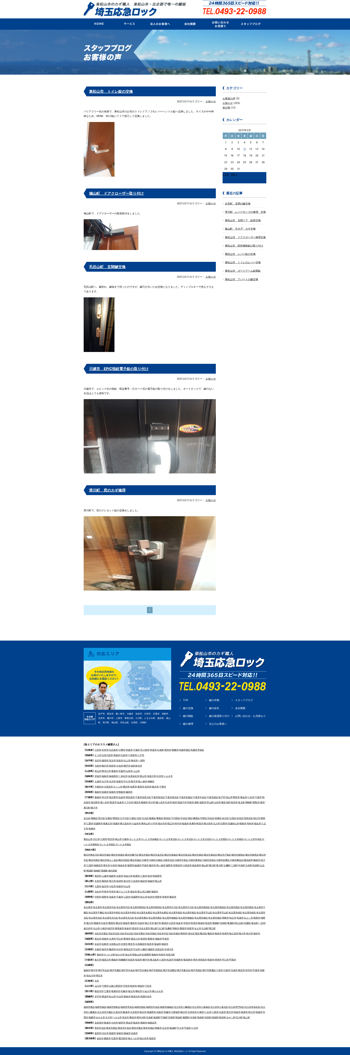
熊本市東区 (137, 1028)
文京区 (145, 818)
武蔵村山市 (233, 823)
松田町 (256, 865)
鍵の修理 (188, 723)
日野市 (224, 823)
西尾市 (257, 917)
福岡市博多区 (113, 1007)
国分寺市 (162, 823)
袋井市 (257, 933)
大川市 (109, 1017)
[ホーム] (99, 23)
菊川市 (242, 933)
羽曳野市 (178, 959)
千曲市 (119, 896)
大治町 (205, 928)
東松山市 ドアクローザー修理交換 (245, 237)
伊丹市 (249, 970)
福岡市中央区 (153, 1007)
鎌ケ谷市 (160, 802)
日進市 (141, 923)
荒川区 (101, 818)
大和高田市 (140, 944)
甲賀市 (165, 938)
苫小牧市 (145, 750)
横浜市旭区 (105, 854)
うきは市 (117, 1017)
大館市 (98, 765)
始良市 (100, 1038)
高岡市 (105, 881)
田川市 (251, 1012)
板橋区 (152, 818)
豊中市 (146, 959)
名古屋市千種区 (96, 912)
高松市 (138, 991)
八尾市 (163, 959)
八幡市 (144, 949)
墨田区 (116, 818)
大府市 (172, 923)
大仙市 (119, 765)
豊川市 (90, 923)
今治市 (119, 996)
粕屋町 (157, 1017)
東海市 (165, 923)
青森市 (117, 755)
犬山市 (96, 928)
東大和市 (208, 823)
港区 (190, 818)
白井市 (168, 802)
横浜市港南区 (171, 854)
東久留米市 (125, 823)
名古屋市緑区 (235, 912)
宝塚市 (234, 970)
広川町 (239, 1017)
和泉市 (211, 959)
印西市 (190, 802)
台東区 (109, 818)
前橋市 (105, 792)
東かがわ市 (157, 991)
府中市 (178, 823)
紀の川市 (120, 954)
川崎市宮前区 (209, 860)
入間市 (103, 839)
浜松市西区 (151, 933)
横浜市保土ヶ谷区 (109, 860)
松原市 (170, 959)
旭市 (262, 802)
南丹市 (105, 949)
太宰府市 (192, 1012)
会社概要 (240, 708)
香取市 (256, 802)
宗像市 (167, 1012)
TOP (185, 700)
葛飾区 (94, 818)
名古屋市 (88, 907)
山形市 (129, 771)
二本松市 (123, 776)
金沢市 (105, 886)
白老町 (160, 750)
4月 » (234, 174)
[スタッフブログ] (251, 23)
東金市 (243, 797)
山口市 (98, 986)
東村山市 (145, 823)
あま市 (198, 928)
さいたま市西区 (219, 839)
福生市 (257, 823)
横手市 (127, 765)
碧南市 (126, 923)
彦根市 (105, 938)
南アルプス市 (123, 891)
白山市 (127, 886)
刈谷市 (104, 923)
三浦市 (90, 865)
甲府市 (112, 891)
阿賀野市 (157, 876)
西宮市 (241, 970)
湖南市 (158, 938)
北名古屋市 (144, 928)
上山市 (136, 771)
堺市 (195, 959)
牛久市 (127, 781)
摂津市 (218, 959)
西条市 (127, 996)
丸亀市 (124, 991)
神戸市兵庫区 (142, 970)
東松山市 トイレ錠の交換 (111, 91)
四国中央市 (146, 996)
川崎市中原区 (181, 860)
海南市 (154, 954)
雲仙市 (129, 1022)
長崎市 (144, 1022)
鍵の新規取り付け (219, 715)
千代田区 (175, 818)
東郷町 (216, 923)
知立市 (233, 917)
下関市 (105, 986)
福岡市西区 (140, 1007)
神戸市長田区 (155, 970)
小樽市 (122, 750)
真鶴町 (104, 870)
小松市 (112, 886)
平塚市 (145, 865)
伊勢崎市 (120, 792)
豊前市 (133, 1017)
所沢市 (111, 839)
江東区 (133, 818)
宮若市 (125, 1017)
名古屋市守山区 (204, 912)
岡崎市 (225, 917)
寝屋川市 (106, 959)
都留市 (154, 891)
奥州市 (134, 760)
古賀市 (222, 1012)
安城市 (240, 917)
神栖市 (151, 781)
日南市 (134, 1033)
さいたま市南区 (123, 844)
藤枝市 (211, 933)
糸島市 (160, 1012)
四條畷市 (123, 959)
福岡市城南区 (166, 1007)
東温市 (105, 996)
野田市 (236, 797)
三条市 (144, 876)
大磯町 (227, 865)
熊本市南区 (148, 1028)
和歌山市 (137, 954)
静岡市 (184, 933)
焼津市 (225, 933)
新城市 (201, 923)
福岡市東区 (89, 1007)
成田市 (203, 802)
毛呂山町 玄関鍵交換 (107, 267)
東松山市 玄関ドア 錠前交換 (243, 220)
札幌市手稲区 (197, 750)
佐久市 (144, 896)
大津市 (112, 938)
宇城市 (187, 1028)
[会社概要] (190, 23)
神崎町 (249, 802)
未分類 (226, 107)
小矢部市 (135, 881)
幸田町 (223, 923)
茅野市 (158, 896)
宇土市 (180, 1028)
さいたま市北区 (185, 839)
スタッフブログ (244, 700)
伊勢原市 (177, 865)
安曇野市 (135, 896)
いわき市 (168, 776)
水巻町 (193, 1017)
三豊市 (107, 991)
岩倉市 (128, 928)
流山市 (229, 797)
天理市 (124, 944)
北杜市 (98, 891)
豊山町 (154, 928)
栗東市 (151, 938)
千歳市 (136, 750)
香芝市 (131, 944)
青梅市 (92, 828)
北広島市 (113, 750)
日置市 (114, 1038)
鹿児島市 (123, 1038)
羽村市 (250, 823)
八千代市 (129, 802)
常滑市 (194, 923)
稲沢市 (111, 928)
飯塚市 (126, 1012)
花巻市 (119, 760)
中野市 (98, 896)
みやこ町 (231, 1017)
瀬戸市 (157, 923)
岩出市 (128, 954)
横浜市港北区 (185, 854)
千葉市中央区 (199, 797)
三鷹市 (90, 823)
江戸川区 (124, 818)
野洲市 (127, 938)
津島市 (176, 928)
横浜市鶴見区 (252, 854)
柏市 (175, 802)
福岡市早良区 (127, 1007)
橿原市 (165, 944)
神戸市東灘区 (209, 970)
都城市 (127, 1033)
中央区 (184, 818)
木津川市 (169, 949)
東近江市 (135, 938)
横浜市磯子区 (131, 854)
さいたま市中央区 (253, 839)
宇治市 (136, 949)
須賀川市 (151, 776)
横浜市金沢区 (157, 854)
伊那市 (165, 896)
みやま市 (100, 1017)
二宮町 (234, 865)
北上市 (127, 760)
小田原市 (187, 865)
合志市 (165, 1028)
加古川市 (91, 975)
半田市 (187, 923)
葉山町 (205, 865)
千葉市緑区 (212, 797)
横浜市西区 (94, 860)
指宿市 (152, 1038)
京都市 (98, 949)
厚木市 (106, 865)
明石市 (99, 975)
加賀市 (119, 886)
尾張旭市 (119, 928)
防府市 (133, 986)
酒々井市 (104, 802)
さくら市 (118, 786)
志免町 (149, 1017)
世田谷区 (248, 818)
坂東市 (119, 781)
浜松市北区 (113, 933)
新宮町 (222, 1017)
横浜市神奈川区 (91, 854)
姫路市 (87, 970)
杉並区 (240, 818)
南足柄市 (196, 865)
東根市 (114, 771)
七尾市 (98, 886)
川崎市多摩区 (223, 860)
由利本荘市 (136, 765)
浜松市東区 (139, 933)
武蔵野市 (98, 823)
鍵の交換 (188, 708)
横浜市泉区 (144, 854)
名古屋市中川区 (170, 907)
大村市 (114, 1022)
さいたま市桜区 (107, 844)
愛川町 (212, 865)
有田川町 (170, 954)
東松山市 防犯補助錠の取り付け (244, 245)
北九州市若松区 (252, 1007)
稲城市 (185, 823)
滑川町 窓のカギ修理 (107, 490)
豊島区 (160, 818)
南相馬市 (113, 776)
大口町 (161, 928)
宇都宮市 (99, 786)
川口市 (96, 839)
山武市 (217, 802)
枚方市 (98, 959)
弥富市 (190, 928)
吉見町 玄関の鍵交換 (237, 203)
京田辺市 (159, 949)
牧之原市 (234, 933)
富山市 (158, 881)
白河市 (160, 776)
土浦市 (98, 781)
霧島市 (107, 1038)
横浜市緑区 (124, 860)
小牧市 (103, 928)
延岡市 (98, 1033)
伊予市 (98, 996)
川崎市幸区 (168, 860)
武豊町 (247, 923)
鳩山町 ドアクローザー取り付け (116, 193)
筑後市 (259, 1012)
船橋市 (98, 797)
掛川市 (249, 933)
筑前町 (200, 1017)
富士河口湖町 (144, 891)
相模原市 (98, 865)
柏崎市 (112, 876)
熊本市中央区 (124, 1028)
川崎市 (145, 860)
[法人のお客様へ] (160, 23)
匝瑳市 (234, 802)
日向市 (105, 1033)
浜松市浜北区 (126, 933)
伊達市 (153, 750)
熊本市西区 (111, 1028)
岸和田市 (202, 959)
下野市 (163, 786)
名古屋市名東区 (144, 912)
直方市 (230, 1012)
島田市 (218, 933)
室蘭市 (175, 750)
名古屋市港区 (175, 912)
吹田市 (131, 959)
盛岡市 (105, 760)
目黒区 (218, 818)
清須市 (135, 928)
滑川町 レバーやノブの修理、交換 (245, 211)
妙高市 (136, 876)
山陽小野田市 (115, 986)
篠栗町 (186, 1017)
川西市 (227, 970)
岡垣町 (179, 1017)
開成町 (90, 870)
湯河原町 (112, 870)
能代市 (105, 765)
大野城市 (175, 1012)
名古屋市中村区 (112, 912)
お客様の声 (229, 98)
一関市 (141, 760)
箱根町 (97, 870)
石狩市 (105, 750)
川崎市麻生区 (236, 860)
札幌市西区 (184, 750)
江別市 (98, 750)
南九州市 (144, 1038)
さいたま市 (135, 839)
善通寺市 (115, 991)
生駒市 (105, 944)
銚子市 (94, 807)
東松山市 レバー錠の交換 (240, 253)
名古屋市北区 (95, 917)
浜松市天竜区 (101, 933)
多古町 (241, 802)
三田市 (219, 970)
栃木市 (155, 786)
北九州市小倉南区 (201, 1007)
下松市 (148, 986)
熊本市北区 (100, 1028)
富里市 (113, 802)
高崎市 (98, 792)
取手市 (134, 781)
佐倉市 (122, 797)
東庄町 (87, 807)
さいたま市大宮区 (202, 839)
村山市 (98, 771)
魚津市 (119, 881)
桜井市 (150, 944)
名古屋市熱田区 (202, 907)
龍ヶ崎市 (142, 781)
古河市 (112, 781)
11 (244, 148)
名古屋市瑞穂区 (170, 917)
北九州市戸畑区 (105, 1012)
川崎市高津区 (195, 860)
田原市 (208, 923)
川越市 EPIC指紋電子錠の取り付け (119, 369)
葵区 (197, 933)
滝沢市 (98, 760)
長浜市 (98, 938)
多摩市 (192, 823)
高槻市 (114, 959)
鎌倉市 (257, 860)
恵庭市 (129, 750)
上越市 (105, 876)
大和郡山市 (114, 944)
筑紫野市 (151, 1012)
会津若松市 (133, 776)
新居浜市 (135, 996)
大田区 (233, 818)
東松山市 (88, 839)
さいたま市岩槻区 (150, 839)
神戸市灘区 (115, 970)
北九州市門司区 (236, 1007)
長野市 (105, 896)
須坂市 (112, 896)
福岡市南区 (100, 1007)
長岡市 (98, 876)
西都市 (112, 1033)
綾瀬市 (138, 865)
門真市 (233, 959)
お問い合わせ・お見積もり (250, 715)
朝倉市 (237, 1012)
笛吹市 (133, 891)
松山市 (112, 996)
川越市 (125, 839)
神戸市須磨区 (169, 970)
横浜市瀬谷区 (210, 854)
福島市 (105, 776)
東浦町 (230, 923)
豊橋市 (97, 923)
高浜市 (119, 923)
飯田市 (173, 896)
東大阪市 (154, 959)
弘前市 (124, 755)
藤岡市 (129, 792)
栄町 (197, 802)
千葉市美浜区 (171, 797)
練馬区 (196, 818)
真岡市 (141, 786)
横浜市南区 (135, 860)
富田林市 (188, 959)
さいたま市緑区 (235, 839)
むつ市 (98, 755)
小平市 (154, 823)
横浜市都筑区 (238, 854)
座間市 (130, 865)
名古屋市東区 (141, 917)
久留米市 (118, 1012)
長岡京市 (128, 949)
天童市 (122, 771)
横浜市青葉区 (118, 854)
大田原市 (108, 786)
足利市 (148, 786)
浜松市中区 (162, 933)
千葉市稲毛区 (158, 797)
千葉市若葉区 (185, 797)
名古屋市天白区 (110, 917)
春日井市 (88, 928)
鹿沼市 (126, 786)
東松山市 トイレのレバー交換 (243, 262)
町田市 (200, 823)
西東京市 (107, 823)
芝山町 (210, 802)
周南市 (141, 986)
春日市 (143, 1012)
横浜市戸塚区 (224, 854)
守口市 (225, 959)
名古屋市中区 (109, 907)
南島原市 (152, 1022)
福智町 (215, 1017)
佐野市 (133, 786)
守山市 (119, 938)
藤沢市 (152, 865)
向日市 (119, 949)
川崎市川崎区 (155, 860)
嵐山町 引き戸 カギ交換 (240, 228)
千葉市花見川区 (143, 797)
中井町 (241, 865)
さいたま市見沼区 (168, 839)
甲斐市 (105, 891)
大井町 (249, 865)
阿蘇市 (158, 1028)
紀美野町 (146, 954)
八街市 (251, 797)
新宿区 (167, 818)
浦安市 (137, 802)
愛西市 (183, 928)
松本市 (151, 896)
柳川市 (184, 1012)
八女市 (208, 1012)
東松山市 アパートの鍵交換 (241, 279)
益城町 (173, 1028)
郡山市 (143, 776)
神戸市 (94, 970)
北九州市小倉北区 (219, 1007)
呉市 (97, 980)
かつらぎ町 (109, 954)
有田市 (162, 954)
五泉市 (119, 876)
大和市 (114, 865)
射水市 (127, 881)
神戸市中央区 (128, 970)
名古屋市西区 (233, 907)
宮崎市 (119, 1033)
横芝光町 (225, 802)
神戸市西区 (196, 970)
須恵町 (208, 1017)
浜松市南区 (174, 933)
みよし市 (248, 917)
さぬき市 (147, 991)
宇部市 (126, 986)
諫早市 (122, 1022)
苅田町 (171, 1017)
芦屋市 (256, 970)
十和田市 (132, 755)
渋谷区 (211, 818)
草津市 (144, 938)
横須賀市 (248, 860)
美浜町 (254, 923)
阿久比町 (239, 923)
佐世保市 (99, 1022)
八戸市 (141, 755)
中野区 (203, 818)
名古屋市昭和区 (138, 907)
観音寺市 (99, 991)
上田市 (127, 896)
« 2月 (226, 174)
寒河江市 (106, 771)
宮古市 (112, 760)
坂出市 (131, 991)
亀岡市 (112, 949)
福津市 (244, 1012)
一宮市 (262, 923)
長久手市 (149, 923)
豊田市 (133, 923)
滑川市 (112, 881)
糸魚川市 (128, 876)
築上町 (246, 1017)
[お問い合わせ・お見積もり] (220, 23)
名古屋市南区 (201, 917)
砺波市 (144, 881)
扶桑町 (168, 928)
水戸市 (105, 781)
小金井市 (136, 823)
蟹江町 (212, 928)
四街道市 (130, 797)
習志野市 (113, 797)
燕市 (150, 876)
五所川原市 (107, 755)
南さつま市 (133, 1038)
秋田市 (112, 765)
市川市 (105, 797)
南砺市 (151, 881)
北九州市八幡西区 (183, 1007)
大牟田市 (134, 1012)
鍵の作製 (214, 700)
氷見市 (98, 881)
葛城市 (157, 944)
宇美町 (164, 1017)
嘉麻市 (92, 1017)
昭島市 (243, 823)
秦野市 (169, 865)
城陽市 (151, 949)
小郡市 (215, 1012)
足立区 (87, 818)
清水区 (191, 933)
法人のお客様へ (218, 723)
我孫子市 (182, 802)
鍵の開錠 (188, 715)
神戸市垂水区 (183, 970)
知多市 (179, 923)
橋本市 (100, 954)
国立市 (171, 823)
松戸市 (222, 797)
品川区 (225, 818)
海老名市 (122, 865)
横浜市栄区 (197, 854)
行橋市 (200, 1012)
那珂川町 (141, 1017)
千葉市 (258, 797)
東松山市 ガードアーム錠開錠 (243, 270)
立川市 (216, 823)
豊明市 (111, 923)
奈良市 (98, 944)
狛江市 (257, 818)
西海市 (107, 1022)
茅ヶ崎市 (161, 865)
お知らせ (211, 101)
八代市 (195, 1028)
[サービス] (129, 23)
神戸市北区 (103, 970)
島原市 (136, 1022)
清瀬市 (116, 823)
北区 (139, 818)
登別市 (168, 750)
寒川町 (219, 865)
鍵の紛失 (214, 708)
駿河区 (203, 933)
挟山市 (118, 839)
